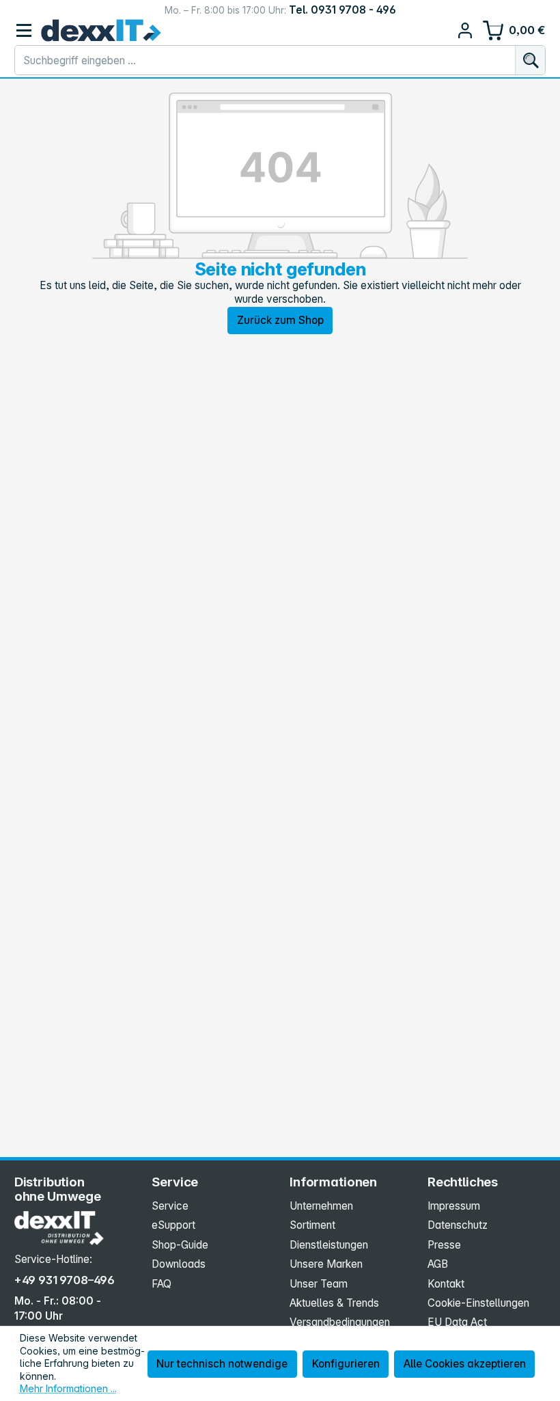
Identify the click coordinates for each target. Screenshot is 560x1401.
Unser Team (319, 1283)
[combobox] (265, 60)
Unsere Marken (326, 1263)
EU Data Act (457, 1322)
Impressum (454, 1205)
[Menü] (24, 30)
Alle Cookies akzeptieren (465, 1363)
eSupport (173, 1225)
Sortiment (312, 1225)
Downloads (179, 1263)
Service (170, 1205)
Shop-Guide (180, 1244)
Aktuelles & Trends (334, 1302)
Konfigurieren (346, 1363)
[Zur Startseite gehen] (101, 30)
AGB (438, 1263)
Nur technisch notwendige (222, 1363)
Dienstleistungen (329, 1244)
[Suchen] (530, 60)
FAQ (161, 1283)
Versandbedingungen (340, 1322)
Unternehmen (321, 1205)
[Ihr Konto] (465, 30)
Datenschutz (458, 1225)
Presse (444, 1244)
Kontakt (446, 1283)
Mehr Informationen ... (68, 1388)
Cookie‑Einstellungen (478, 1302)
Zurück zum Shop (280, 320)
